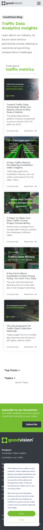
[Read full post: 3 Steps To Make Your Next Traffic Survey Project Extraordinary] (21, 203)
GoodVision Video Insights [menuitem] (14, 453)
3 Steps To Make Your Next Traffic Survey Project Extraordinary (19, 220)
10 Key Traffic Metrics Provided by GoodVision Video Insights (20, 165)
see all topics (21, 382)
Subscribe (31, 424)
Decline (21, 520)
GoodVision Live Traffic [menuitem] (12, 457)
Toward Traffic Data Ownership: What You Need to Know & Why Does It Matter (19, 108)
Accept (21, 513)
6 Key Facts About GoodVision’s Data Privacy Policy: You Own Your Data (21, 276)
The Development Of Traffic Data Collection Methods (19, 328)
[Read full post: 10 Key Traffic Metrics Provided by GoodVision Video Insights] (21, 147)
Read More (28, 131)
